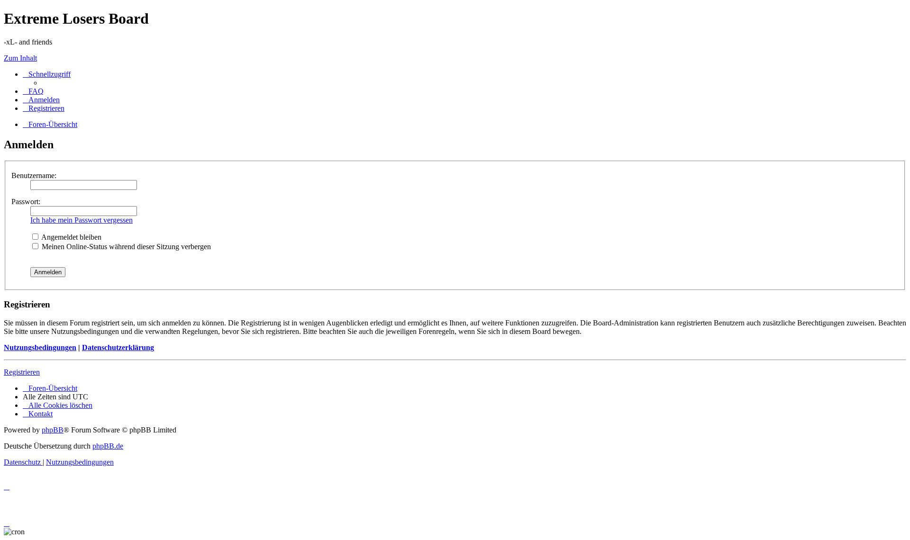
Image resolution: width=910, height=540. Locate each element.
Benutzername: (33, 175)
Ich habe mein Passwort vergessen (81, 220)
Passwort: (25, 202)
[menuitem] (33, 91)
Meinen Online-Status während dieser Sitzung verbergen (125, 247)
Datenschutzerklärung (118, 347)
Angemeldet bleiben (70, 237)
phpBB (53, 430)
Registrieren (22, 372)
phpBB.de (107, 446)
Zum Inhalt (20, 58)
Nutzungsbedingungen (40, 347)
